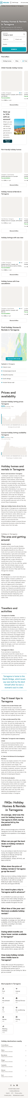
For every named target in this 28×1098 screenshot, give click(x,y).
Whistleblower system (18, 1095)
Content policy (7, 1095)
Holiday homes (7, 61)
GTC (12, 1093)
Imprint (8, 1093)
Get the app (15, 2)
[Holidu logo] (4, 2)
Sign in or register (7, 141)
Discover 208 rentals (14, 359)
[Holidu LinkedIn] (14, 1085)
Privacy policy (18, 1093)
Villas (16, 61)
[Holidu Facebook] (17, 1085)
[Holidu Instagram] (10, 1085)
